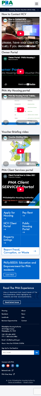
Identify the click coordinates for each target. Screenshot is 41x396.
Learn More (9, 275)
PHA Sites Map (7, 374)
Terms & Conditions (14, 382)
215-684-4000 (10, 334)
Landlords (5, 317)
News (23, 314)
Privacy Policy (28, 382)
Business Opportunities (9, 321)
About (23, 310)
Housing (4, 10)
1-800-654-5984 (11, 336)
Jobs (22, 317)
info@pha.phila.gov (13, 340)
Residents (5, 314)
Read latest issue (12, 302)
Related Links (6, 370)
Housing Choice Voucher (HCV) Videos (23, 10)
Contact (24, 321)
